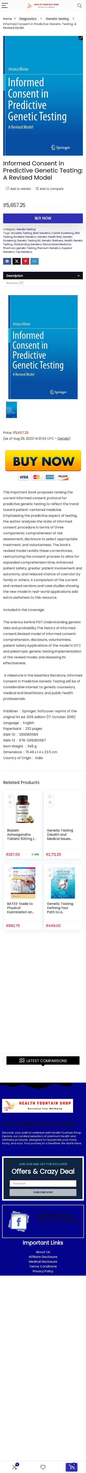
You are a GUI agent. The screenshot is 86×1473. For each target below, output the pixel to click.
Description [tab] (14, 276)
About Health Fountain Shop (39, 1124)
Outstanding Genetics (28, 244)
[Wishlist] (43, 1467)
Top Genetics (23, 252)
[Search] (80, 5)
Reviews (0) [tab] (15, 283)
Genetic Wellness (52, 240)
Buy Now (43, 218)
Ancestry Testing (21, 233)
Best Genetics (42, 233)
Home (7, 19)
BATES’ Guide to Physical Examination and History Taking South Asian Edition (20, 914)
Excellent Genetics (25, 237)
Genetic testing (57, 19)
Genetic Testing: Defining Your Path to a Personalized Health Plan (60, 912)
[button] (81, 38)
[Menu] (5, 5)
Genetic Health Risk (49, 237)
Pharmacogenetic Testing (19, 248)
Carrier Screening (63, 233)
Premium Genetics (49, 248)
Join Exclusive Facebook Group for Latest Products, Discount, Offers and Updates (58, 1218)
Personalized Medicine (57, 244)
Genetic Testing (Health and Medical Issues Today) (60, 836)
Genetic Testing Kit (28, 240)
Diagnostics (28, 19)
